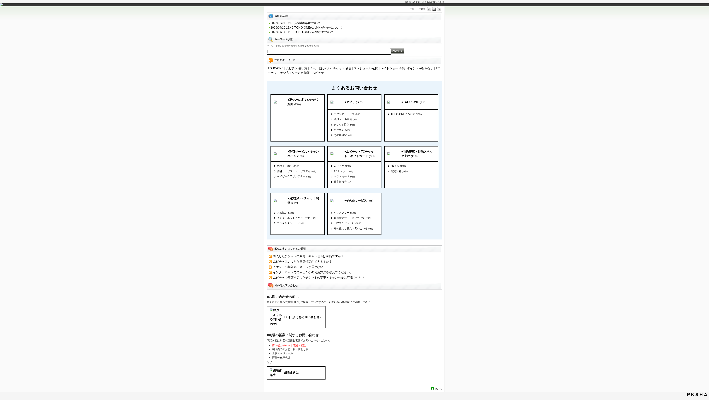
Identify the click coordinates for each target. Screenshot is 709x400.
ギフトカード (344, 176)
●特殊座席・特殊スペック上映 (417, 154)
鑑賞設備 (399, 171)
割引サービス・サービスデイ (296, 171)
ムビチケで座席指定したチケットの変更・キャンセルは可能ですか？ (318, 277)
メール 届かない (320, 68)
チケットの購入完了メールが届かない (298, 266)
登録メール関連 (345, 119)
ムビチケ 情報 (300, 72)
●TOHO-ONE (413, 102)
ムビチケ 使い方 (296, 68)
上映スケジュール (347, 223)
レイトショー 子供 (392, 68)
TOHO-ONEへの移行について (314, 32)
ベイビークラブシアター (294, 176)
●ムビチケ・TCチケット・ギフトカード (359, 154)
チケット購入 (344, 124)
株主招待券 (343, 181)
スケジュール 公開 (366, 68)
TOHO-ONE (276, 68)
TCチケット (343, 171)
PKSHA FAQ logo (697, 394)
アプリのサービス (347, 114)
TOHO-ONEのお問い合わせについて (318, 27)
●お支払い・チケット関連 (303, 200)
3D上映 (398, 165)
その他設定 (343, 135)
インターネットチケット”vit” (296, 217)
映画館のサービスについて (352, 217)
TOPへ (438, 389)
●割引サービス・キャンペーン (303, 154)
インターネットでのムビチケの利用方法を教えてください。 (313, 272)
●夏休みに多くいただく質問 (303, 102)
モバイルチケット (290, 223)
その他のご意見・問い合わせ (353, 228)
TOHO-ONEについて (406, 114)
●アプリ (353, 102)
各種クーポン (288, 165)
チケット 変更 (342, 68)
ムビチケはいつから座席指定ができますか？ (302, 261)
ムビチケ (318, 72)
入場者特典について (307, 23)
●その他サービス (359, 200)
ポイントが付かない (420, 68)
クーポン (342, 129)
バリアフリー (345, 212)
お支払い (285, 212)
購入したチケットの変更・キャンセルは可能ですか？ (308, 256)
